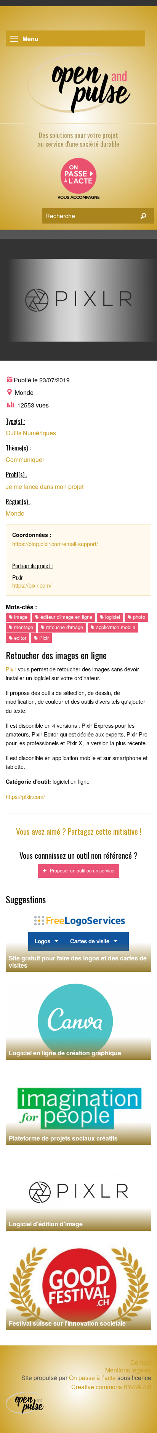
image (20, 616)
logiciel (112, 616)
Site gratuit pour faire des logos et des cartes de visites (78, 962)
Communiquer (25, 459)
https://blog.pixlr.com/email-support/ (55, 544)
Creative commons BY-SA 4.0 (111, 1386)
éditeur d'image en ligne (65, 616)
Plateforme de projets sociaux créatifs (63, 1138)
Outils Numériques (31, 432)
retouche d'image (64, 627)
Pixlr (43, 637)
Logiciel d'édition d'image (46, 1223)
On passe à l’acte (92, 1377)
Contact (140, 1362)
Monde (15, 513)
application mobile (115, 627)
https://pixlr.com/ (31, 585)
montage (23, 627)
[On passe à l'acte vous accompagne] (78, 181)
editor (19, 637)
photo (138, 616)
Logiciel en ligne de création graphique (65, 1052)
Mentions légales (128, 1370)
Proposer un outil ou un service (80, 870)
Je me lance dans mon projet (44, 486)
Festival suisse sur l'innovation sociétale (67, 1323)
